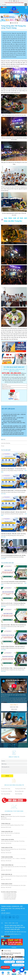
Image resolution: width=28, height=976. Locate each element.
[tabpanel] (14, 728)
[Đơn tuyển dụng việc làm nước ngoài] (14, 17)
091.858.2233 (16, 373)
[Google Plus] (11, 1)
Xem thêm (3, 493)
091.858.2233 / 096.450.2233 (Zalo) (18, 931)
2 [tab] (12, 22)
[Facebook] (9, 1)
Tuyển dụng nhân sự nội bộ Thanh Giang (14, 2)
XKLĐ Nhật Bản (18, 793)
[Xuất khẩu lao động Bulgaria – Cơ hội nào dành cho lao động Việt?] (14, 460)
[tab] (14, 705)
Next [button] (26, 17)
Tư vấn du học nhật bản (6, 791)
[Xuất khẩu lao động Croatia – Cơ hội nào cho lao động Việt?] (14, 481)
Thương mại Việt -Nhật (20, 788)
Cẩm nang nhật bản (5, 793)
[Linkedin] (16, 1)
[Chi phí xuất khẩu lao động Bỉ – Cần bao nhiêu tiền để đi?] (14, 503)
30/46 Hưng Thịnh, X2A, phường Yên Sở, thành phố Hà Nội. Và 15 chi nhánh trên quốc (15, 927)
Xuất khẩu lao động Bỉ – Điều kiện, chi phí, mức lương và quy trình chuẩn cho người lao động (14, 534)
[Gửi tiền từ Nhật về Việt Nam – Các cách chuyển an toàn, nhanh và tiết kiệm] (14, 637)
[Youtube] (14, 1)
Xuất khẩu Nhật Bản (5, 443)
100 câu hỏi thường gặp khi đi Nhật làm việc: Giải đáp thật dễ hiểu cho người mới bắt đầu (13, 556)
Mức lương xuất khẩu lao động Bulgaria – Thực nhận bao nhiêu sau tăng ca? (13, 423)
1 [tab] (10, 22)
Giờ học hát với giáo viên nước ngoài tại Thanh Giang (13, 694)
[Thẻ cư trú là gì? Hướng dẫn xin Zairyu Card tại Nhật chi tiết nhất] (14, 572)
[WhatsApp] (18, 1)
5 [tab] (17, 22)
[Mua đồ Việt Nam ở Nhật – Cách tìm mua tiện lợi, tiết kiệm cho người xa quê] (14, 659)
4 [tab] (15, 22)
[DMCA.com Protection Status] (5, 936)
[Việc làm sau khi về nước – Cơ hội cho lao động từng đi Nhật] (14, 594)
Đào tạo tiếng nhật (19, 791)
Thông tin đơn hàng (5, 788)
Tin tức (2, 446)
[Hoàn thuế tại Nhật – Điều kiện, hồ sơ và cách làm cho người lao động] (14, 616)
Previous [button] (2, 17)
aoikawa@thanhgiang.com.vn (14, 934)
